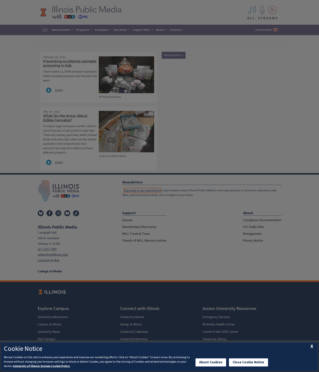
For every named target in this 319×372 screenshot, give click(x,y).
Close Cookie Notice (248, 362)
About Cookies (210, 362)
